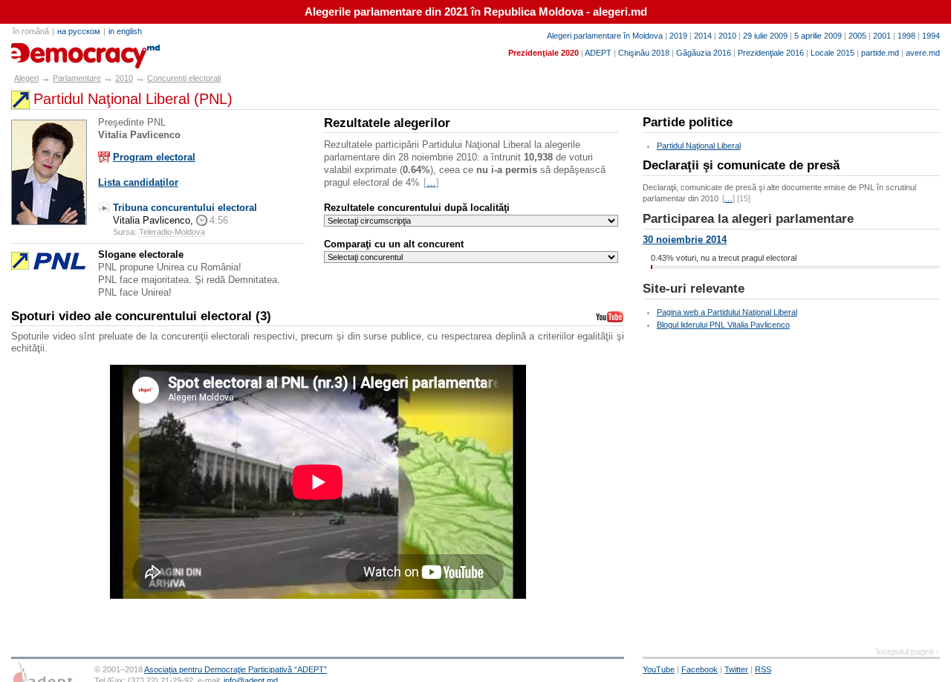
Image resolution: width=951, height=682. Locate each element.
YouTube (659, 669)
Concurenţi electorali (184, 78)
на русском (78, 31)
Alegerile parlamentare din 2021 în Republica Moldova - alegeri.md (476, 12)
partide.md (880, 52)
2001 (882, 35)
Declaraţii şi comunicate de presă (741, 165)
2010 (727, 35)
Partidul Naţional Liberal (699, 145)
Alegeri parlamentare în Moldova (605, 35)
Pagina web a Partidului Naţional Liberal (727, 312)
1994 (931, 35)
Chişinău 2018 (643, 52)
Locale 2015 (832, 52)
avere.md (923, 52)
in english (125, 31)
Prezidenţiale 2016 (771, 52)
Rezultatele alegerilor (387, 123)
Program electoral (154, 157)
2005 (857, 35)
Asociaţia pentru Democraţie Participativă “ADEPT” (235, 669)
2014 (703, 35)
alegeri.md (44, 50)
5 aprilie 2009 (818, 35)
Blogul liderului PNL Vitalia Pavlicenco (723, 324)
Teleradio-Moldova (172, 231)
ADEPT (598, 52)
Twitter (736, 669)
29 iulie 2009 (765, 35)
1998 (906, 35)
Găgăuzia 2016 (703, 52)
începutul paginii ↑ (908, 651)
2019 (678, 35)
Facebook (699, 669)
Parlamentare (77, 78)
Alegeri (26, 78)
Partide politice (688, 122)
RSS (763, 669)
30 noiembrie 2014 (685, 239)
